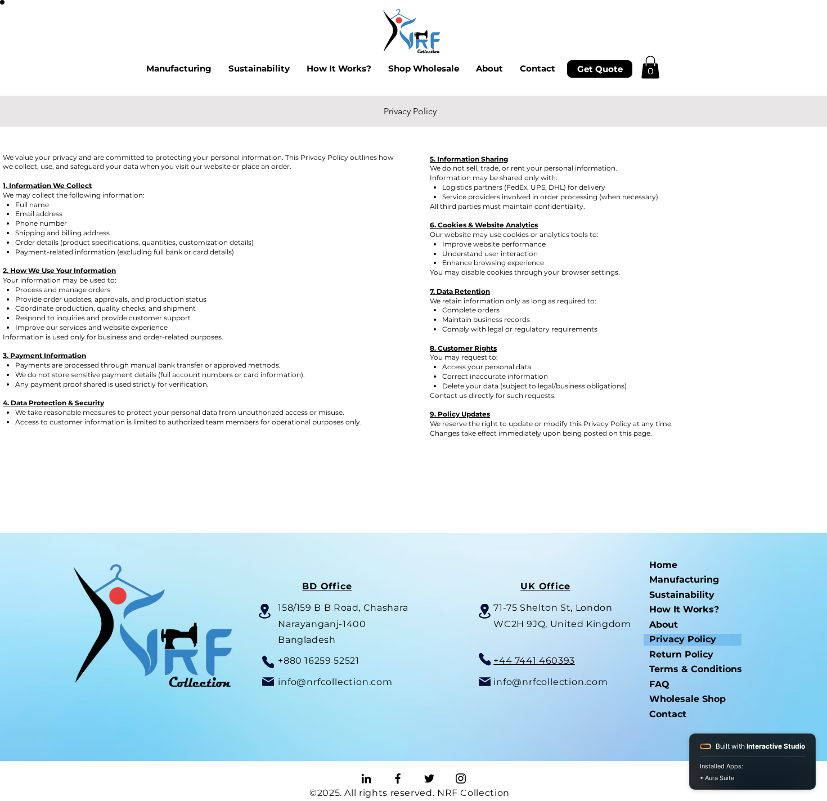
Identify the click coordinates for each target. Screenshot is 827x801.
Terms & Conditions (695, 669)
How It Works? (684, 609)
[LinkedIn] (366, 778)
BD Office (327, 586)
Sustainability (681, 594)
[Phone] (268, 662)
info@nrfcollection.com (335, 682)
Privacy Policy (682, 639)
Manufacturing (684, 579)
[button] (650, 67)
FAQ (659, 684)
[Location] (265, 611)
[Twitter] (429, 778)
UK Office (545, 586)
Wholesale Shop (687, 698)
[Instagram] (461, 778)
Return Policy (681, 654)
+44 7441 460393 (534, 660)
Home (663, 565)
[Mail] (268, 681)
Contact (667, 714)
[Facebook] (397, 778)
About (663, 624)
